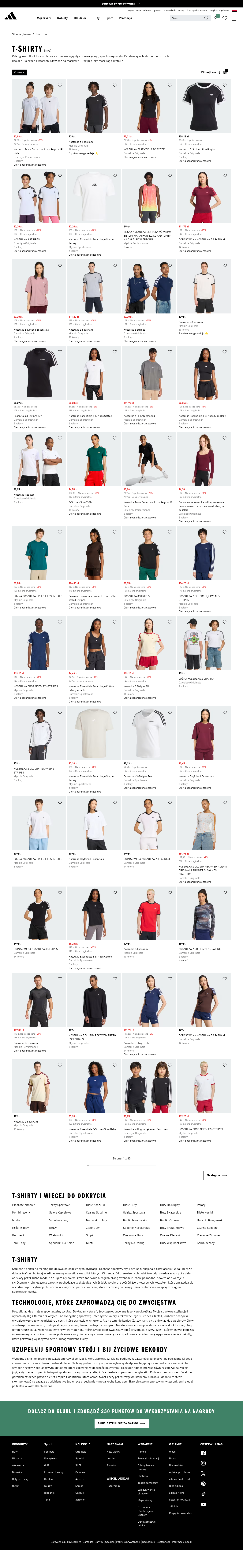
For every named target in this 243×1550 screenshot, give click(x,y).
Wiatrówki (56, 1235)
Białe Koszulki (95, 1205)
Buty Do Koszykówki (210, 1220)
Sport (109, 18)
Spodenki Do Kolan (61, 1243)
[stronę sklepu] (11, 16)
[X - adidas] (215, 1474)
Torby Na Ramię (133, 1243)
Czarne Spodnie (96, 1212)
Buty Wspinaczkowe (173, 1243)
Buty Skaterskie (170, 1212)
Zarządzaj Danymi (93, 1542)
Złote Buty (92, 1227)
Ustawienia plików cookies (65, 1542)
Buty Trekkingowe (172, 1227)
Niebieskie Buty (96, 1220)
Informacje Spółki (182, 1542)
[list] (105, 72)
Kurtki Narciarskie (135, 1220)
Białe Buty (130, 1205)
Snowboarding (58, 1220)
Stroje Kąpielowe (60, 1212)
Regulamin (148, 1542)
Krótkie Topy (20, 1227)
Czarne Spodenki (208, 1227)
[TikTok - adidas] (215, 1494)
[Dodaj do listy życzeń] (60, 86)
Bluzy (53, 1227)
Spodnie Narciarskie (136, 1227)
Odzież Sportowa (134, 1212)
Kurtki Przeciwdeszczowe (98, 1243)
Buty (96, 18)
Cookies (109, 1542)
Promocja (125, 18)
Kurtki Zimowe (170, 1220)
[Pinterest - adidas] (215, 1484)
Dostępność (163, 1542)
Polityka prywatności (128, 1542)
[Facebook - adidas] (215, 1453)
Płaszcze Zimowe (23, 1205)
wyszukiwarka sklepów (139, 11)
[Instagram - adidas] (215, 1464)
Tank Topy (18, 1243)
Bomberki (18, 1235)
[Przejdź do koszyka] (233, 18)
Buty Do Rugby (170, 1205)
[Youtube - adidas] (215, 1505)
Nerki (16, 1220)
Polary (201, 1205)
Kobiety (62, 18)
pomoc (157, 11)
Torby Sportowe (59, 1205)
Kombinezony (21, 1212)
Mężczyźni (44, 18)
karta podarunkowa (197, 11)
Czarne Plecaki (170, 1235)
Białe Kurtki (205, 1212)
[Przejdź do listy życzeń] (224, 18)
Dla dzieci (80, 18)
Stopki (90, 1235)
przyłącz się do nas (219, 11)
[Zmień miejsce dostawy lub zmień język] (234, 11)
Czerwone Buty (133, 1235)
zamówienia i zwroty (174, 11)
